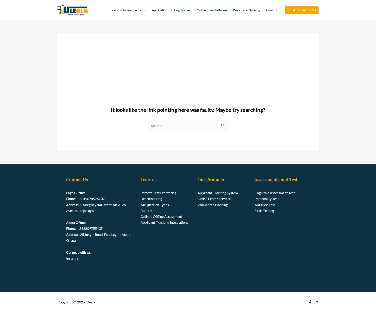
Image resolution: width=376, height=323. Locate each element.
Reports (147, 210)
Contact (271, 10)
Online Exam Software (212, 10)
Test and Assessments (125, 10)
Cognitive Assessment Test (275, 193)
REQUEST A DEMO (301, 10)
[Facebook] (310, 302)
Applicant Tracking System (218, 193)
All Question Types (155, 205)
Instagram (73, 258)
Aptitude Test (265, 205)
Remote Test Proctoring (158, 193)
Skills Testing (264, 210)
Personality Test (267, 198)
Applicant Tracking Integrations (164, 222)
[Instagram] (317, 302)
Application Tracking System (171, 10)
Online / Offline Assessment (161, 216)
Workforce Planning (246, 10)
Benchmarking (151, 198)
